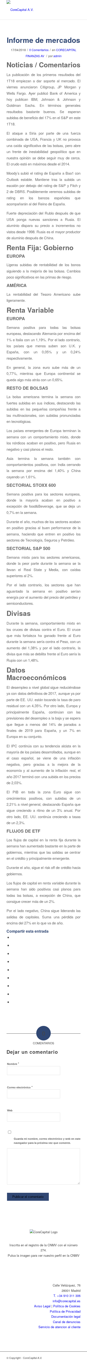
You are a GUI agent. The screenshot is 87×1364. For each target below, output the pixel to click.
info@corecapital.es (66, 1301)
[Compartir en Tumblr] (13, 977)
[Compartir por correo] (13, 1001)
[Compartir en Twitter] (13, 945)
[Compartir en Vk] (13, 985)
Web (10, 1110)
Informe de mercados (43, 40)
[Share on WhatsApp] (13, 953)
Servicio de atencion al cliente (59, 1327)
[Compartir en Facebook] (13, 937)
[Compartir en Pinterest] (13, 961)
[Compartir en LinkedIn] (13, 969)
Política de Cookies (66, 1306)
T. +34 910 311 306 (66, 1295)
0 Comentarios (39, 50)
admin (57, 56)
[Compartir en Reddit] (13, 993)
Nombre (13, 1063)
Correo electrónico (20, 1087)
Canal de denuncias (66, 1321)
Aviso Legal (42, 1306)
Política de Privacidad (65, 1311)
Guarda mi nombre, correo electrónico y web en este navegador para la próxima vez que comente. (47, 1141)
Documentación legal (65, 1316)
